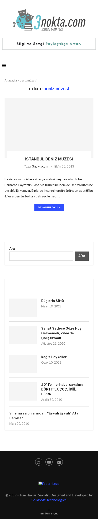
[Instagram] (38, 462)
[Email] (59, 462)
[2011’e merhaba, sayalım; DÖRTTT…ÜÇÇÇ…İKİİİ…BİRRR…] (23, 391)
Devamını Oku (48, 207)
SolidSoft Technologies (49, 500)
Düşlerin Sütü (52, 301)
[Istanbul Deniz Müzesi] (49, 128)
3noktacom (40, 166)
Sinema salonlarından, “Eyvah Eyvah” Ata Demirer (43, 415)
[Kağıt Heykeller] (23, 364)
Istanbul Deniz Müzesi (49, 159)
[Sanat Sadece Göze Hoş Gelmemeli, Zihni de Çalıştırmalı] (23, 335)
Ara (12, 248)
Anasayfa (11, 80)
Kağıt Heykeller (54, 357)
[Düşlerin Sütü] (23, 308)
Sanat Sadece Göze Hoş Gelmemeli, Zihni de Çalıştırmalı (61, 333)
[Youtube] (49, 462)
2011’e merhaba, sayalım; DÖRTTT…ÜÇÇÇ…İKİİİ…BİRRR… (62, 389)
